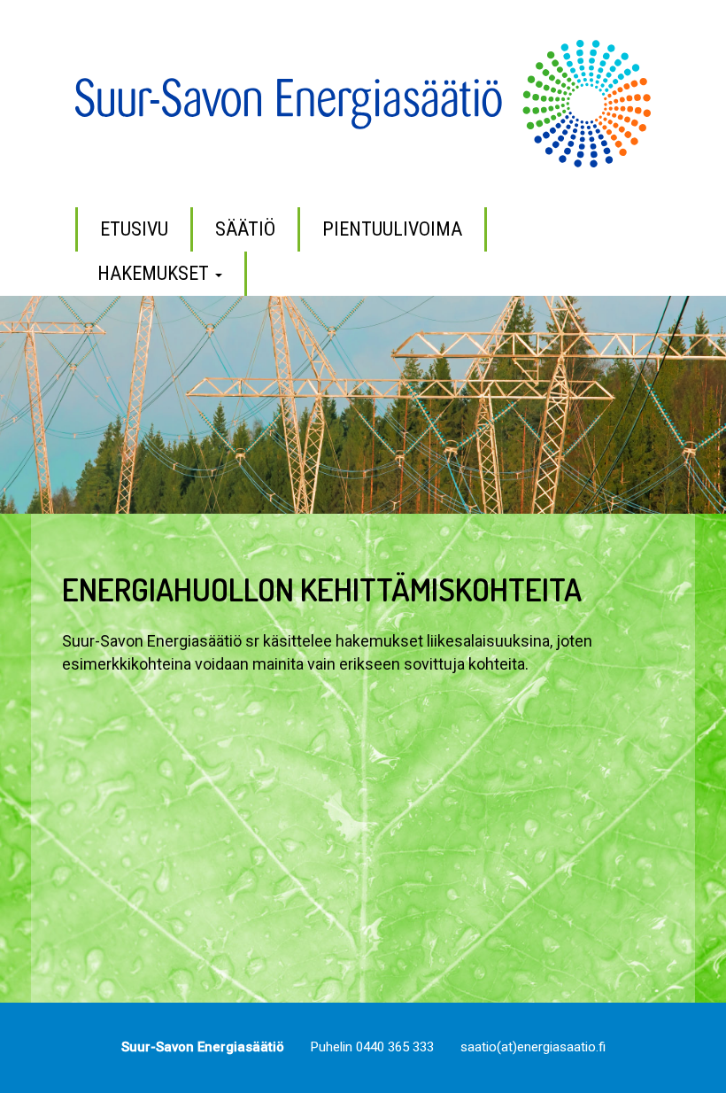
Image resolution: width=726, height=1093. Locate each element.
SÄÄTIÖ (245, 229)
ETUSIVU (134, 229)
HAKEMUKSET (155, 273)
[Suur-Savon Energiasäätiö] (363, 102)
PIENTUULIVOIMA (392, 229)
